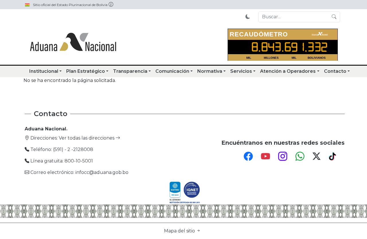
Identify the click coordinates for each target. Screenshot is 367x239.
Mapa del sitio (180, 231)
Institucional (43, 71)
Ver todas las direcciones (87, 138)
